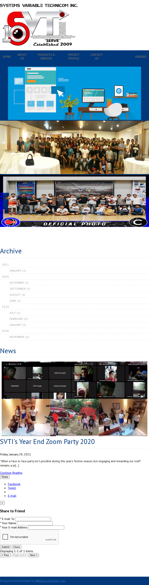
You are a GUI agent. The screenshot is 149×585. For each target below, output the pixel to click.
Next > (33, 555)
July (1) (15, 313)
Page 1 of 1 (19, 555)
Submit (6, 547)
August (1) (17, 294)
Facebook (14, 484)
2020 (5, 276)
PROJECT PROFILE (74, 56)
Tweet (12, 488)
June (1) (15, 301)
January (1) (18, 270)
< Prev (5, 555)
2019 (5, 307)
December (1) (19, 282)
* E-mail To (7, 519)
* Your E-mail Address (14, 527)
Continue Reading (11, 473)
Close (16, 547)
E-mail (12, 496)
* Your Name (8, 523)
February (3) (19, 319)
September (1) (20, 288)
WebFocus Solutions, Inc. (50, 581)
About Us (22, 56)
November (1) (19, 337)
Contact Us (96, 56)
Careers (140, 56)
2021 (5, 264)
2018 (5, 331)
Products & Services (46, 56)
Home (7, 56)
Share (5, 476)
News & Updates (119, 56)
